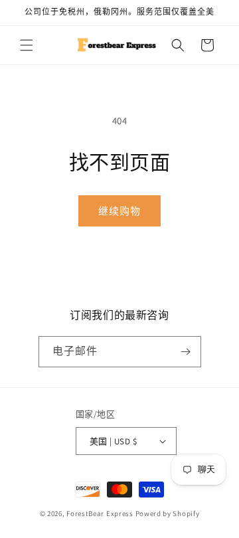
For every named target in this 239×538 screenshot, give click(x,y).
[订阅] (185, 351)
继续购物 (119, 211)
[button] (26, 45)
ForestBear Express (99, 513)
